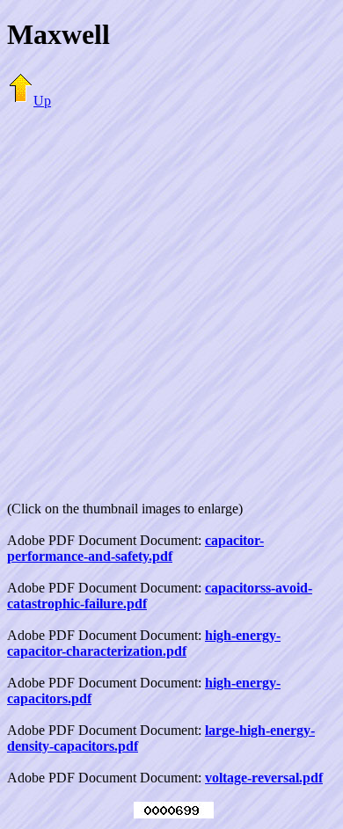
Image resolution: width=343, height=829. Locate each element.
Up (42, 100)
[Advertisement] (171, 294)
